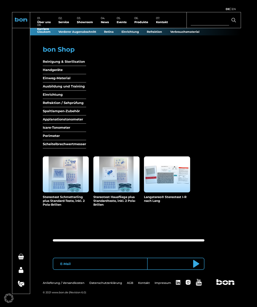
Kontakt (162, 22)
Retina (109, 32)
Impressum (163, 283)
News (105, 22)
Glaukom (44, 32)
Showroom (85, 22)
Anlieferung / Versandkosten (64, 283)
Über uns (44, 22)
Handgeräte (53, 70)
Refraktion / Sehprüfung (63, 103)
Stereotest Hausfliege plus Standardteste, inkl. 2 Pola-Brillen (114, 200)
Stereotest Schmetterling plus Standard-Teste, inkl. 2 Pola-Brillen (64, 200)
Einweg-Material (56, 78)
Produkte (141, 22)
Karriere (43, 28)
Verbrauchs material (185, 32)
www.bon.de (60, 292)
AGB (130, 283)
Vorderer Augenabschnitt (77, 32)
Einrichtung (130, 32)
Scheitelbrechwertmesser (64, 144)
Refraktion (154, 32)
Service (63, 22)
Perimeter (51, 136)
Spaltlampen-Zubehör (61, 111)
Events (121, 22)
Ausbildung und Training (64, 86)
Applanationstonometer (63, 119)
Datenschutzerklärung (105, 283)
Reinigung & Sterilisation (64, 61)
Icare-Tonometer (56, 127)
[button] (21, 20)
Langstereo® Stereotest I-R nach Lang (165, 199)
